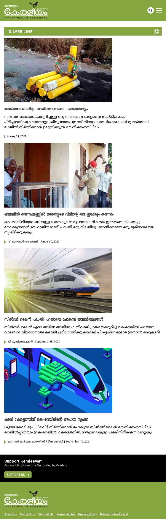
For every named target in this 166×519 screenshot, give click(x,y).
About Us (10, 514)
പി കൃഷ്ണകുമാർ (20, 342)
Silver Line (21, 31)
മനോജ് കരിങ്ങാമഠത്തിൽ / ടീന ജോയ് (35, 442)
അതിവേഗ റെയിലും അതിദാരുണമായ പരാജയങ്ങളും (46, 109)
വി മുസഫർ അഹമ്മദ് (23, 242)
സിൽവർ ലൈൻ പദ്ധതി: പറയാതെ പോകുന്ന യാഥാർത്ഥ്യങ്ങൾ (53, 320)
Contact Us (27, 514)
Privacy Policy (87, 514)
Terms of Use (66, 514)
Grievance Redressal (114, 514)
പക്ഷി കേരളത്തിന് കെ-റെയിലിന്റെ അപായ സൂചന (46, 420)
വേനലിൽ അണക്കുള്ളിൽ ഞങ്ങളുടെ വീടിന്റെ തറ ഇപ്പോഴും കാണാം (58, 214)
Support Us (16, 475)
